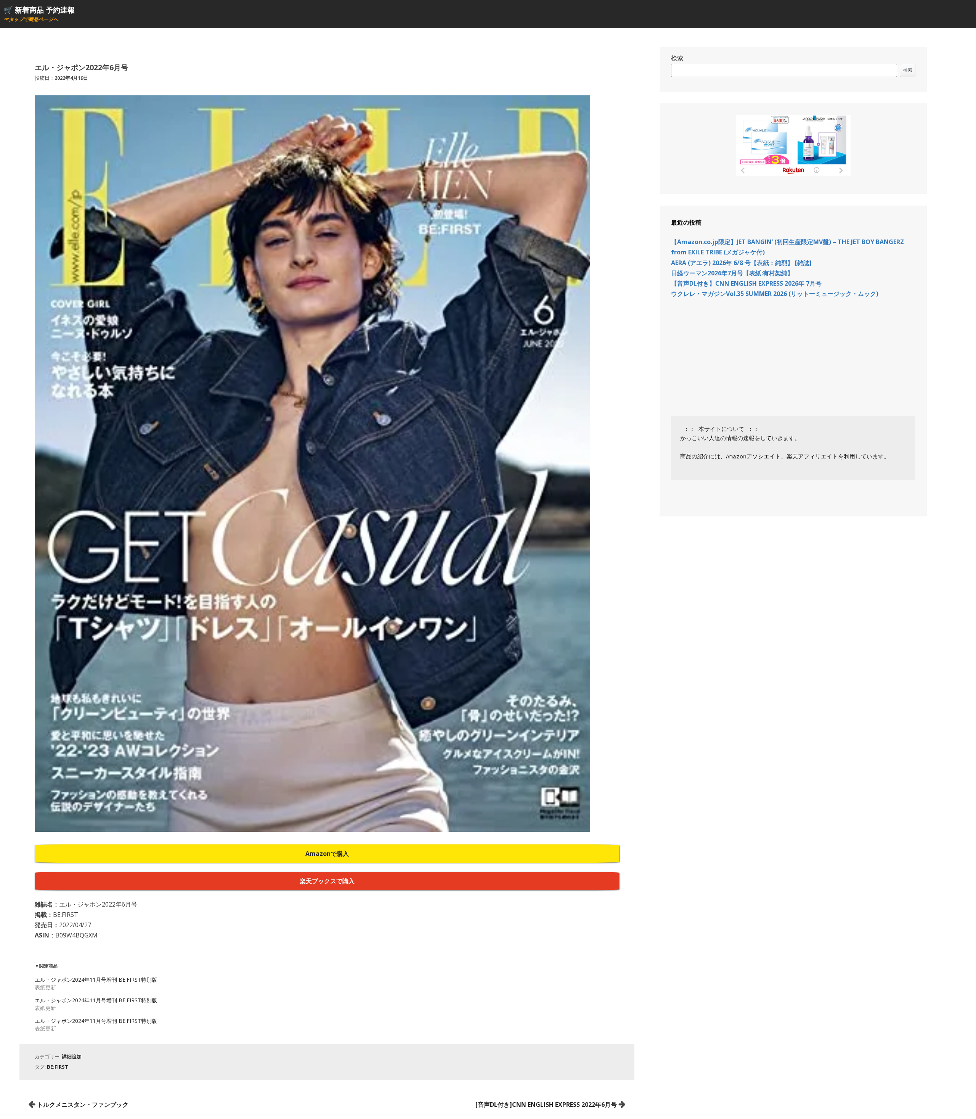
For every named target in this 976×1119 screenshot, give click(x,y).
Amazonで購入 (327, 853)
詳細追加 (72, 1056)
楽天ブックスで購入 (327, 881)
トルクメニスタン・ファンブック (82, 1104)
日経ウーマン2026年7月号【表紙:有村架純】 (732, 273)
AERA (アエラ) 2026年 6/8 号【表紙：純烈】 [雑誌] (741, 263)
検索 (677, 58)
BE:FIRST (57, 1066)
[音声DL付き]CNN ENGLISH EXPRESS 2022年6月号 (546, 1104)
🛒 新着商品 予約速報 (39, 10)
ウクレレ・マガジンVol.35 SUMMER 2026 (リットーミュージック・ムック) (774, 293)
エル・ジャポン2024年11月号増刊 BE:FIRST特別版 (96, 979)
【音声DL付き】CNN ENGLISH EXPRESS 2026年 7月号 (746, 283)
